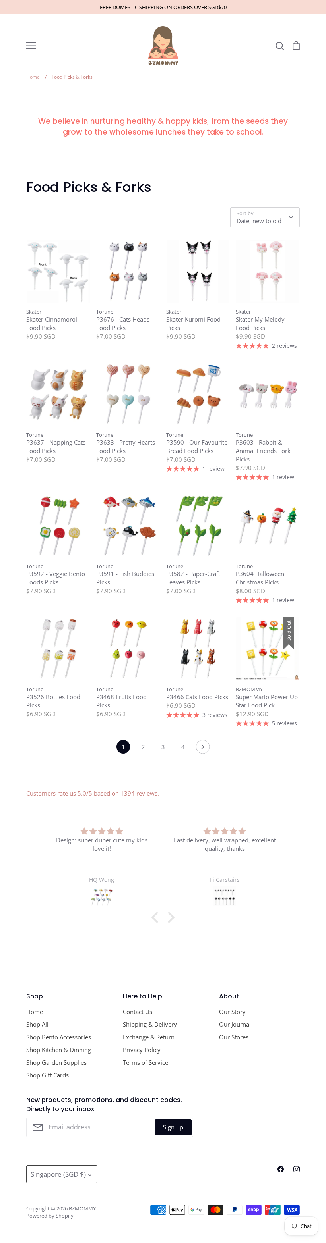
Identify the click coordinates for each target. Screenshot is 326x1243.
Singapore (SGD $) (58, 1174)
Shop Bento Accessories (58, 1037)
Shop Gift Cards (47, 1075)
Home (34, 1012)
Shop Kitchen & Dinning (58, 1050)
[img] (102, 831)
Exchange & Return (149, 1037)
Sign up (173, 1127)
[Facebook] (281, 1169)
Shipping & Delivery (150, 1024)
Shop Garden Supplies (56, 1062)
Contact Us (137, 1012)
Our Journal (235, 1024)
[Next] (203, 748)
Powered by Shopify (50, 1215)
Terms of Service (145, 1062)
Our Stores (233, 1037)
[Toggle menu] (31, 45)
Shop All (37, 1024)
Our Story (232, 1012)
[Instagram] (297, 1169)
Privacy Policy (142, 1050)
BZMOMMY (82, 1208)
